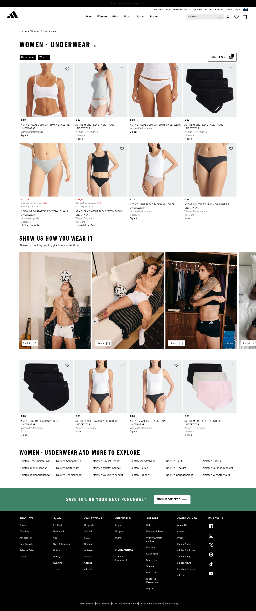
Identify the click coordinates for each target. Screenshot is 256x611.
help (168, 10)
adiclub (228, 10)
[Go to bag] (245, 17)
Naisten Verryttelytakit (216, 475)
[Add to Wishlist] (67, 69)
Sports (140, 16)
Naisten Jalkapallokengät (35, 475)
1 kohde (27, 343)
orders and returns (182, 10)
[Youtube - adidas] (222, 574)
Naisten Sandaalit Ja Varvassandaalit (68, 461)
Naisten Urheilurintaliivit (35, 461)
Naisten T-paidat (176, 468)
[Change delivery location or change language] (245, 10)
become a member (214, 10)
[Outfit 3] (201, 300)
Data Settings (103, 603)
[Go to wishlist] (236, 17)
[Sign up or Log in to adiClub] (228, 17)
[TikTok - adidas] (222, 564)
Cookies (116, 603)
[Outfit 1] (55, 300)
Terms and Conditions (151, 603)
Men (89, 16)
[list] (114, 57)
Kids (115, 16)
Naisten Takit (174, 461)
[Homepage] (12, 15)
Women (102, 16)
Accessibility (171, 603)
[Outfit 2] (128, 300)
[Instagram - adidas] (222, 536)
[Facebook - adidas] (222, 527)
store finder (158, 10)
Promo (154, 16)
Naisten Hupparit (139, 475)
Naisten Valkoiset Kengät (108, 475)
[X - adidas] (222, 545)
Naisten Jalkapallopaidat (218, 468)
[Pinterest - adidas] (222, 555)
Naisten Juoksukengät (33, 468)
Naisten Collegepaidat (179, 475)
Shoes (127, 16)
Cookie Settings (86, 603)
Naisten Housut (138, 468)
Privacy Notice (130, 603)
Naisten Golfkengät (67, 468)
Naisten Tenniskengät (69, 475)
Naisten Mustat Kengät (107, 468)
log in (237, 10)
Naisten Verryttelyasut (142, 461)
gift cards (197, 10)
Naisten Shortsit (212, 461)
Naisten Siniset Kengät (106, 461)
